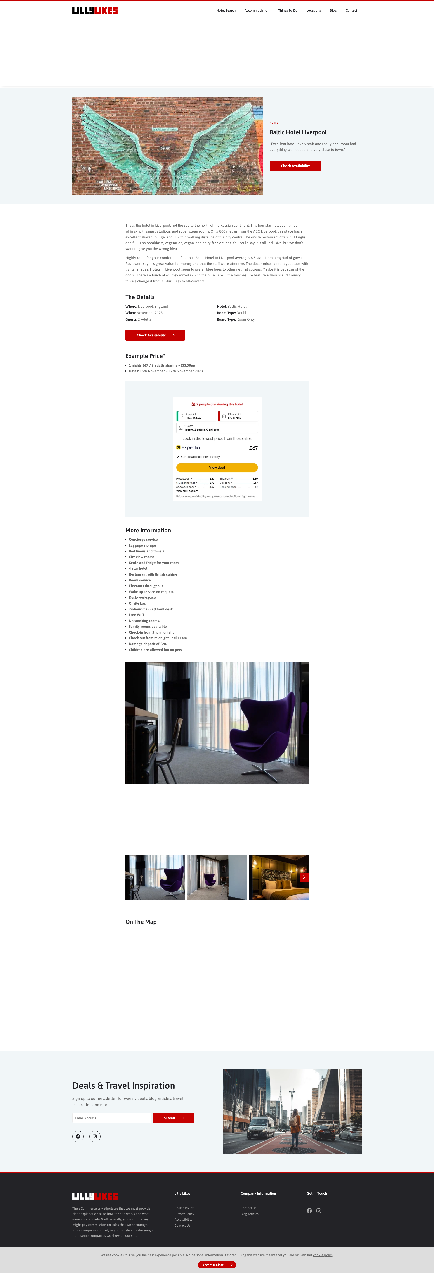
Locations (314, 10)
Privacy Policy (184, 1214)
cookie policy (323, 1255)
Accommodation (257, 10)
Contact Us (182, 1225)
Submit (169, 1118)
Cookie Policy (184, 1208)
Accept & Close (213, 1265)
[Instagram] (97, 1136)
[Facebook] (80, 1136)
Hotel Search (226, 10)
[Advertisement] (217, 54)
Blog (333, 10)
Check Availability (295, 166)
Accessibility (183, 1219)
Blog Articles (250, 1214)
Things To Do (287, 10)
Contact (351, 10)
